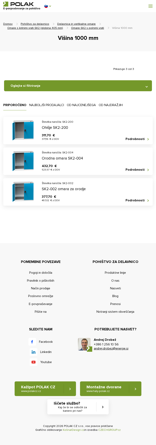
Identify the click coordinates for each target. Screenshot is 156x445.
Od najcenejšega (81, 105)
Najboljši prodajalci (46, 105)
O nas (115, 281)
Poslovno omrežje (40, 296)
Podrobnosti (135, 139)
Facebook (46, 342)
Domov (8, 24)
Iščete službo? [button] (70, 406)
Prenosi (115, 304)
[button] (47, 6)
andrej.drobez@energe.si (111, 348)
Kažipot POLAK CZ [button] (38, 389)
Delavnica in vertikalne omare (76, 24)
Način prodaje (40, 288)
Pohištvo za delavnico (35, 24)
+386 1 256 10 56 (106, 344)
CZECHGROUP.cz (109, 430)
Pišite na (41, 312)
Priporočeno (14, 105)
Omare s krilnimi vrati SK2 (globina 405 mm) (35, 28)
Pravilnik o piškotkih (40, 281)
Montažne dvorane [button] (104, 389)
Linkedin (46, 352)
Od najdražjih (111, 105)
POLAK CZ (18, 4)
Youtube (46, 362)
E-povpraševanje (40, 304)
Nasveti (115, 288)
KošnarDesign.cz (73, 430)
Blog (115, 296)
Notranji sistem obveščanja (115, 312)
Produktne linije (115, 273)
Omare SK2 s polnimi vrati (87, 28)
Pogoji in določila (40, 273)
